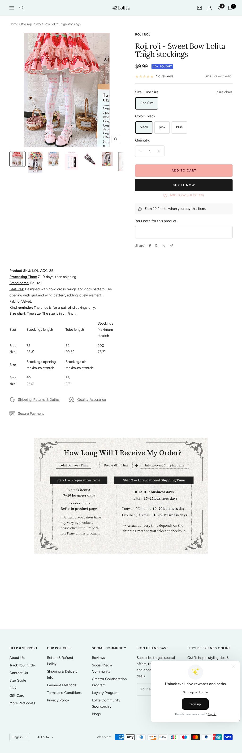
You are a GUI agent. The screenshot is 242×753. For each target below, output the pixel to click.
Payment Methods (61, 685)
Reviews (98, 658)
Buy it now (184, 185)
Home (13, 24)
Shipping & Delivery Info (62, 674)
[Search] (21, 8)
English (17, 737)
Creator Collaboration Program (109, 682)
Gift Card (16, 695)
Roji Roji (143, 34)
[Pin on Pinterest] (156, 245)
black (144, 127)
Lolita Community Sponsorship (106, 703)
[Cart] (230, 8)
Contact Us (18, 673)
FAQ (13, 688)
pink (162, 127)
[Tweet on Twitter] (164, 245)
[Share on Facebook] (150, 245)
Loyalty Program (105, 693)
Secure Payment (31, 413)
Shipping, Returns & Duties (39, 399)
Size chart (225, 92)
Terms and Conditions (64, 693)
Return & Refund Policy (60, 661)
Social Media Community (102, 668)
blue (179, 127)
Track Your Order (22, 665)
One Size (147, 103)
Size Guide (17, 680)
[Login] (209, 8)
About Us (17, 658)
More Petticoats (22, 703)
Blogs (96, 714)
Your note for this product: (156, 221)
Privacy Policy (58, 700)
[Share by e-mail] (171, 245)
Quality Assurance (91, 399)
